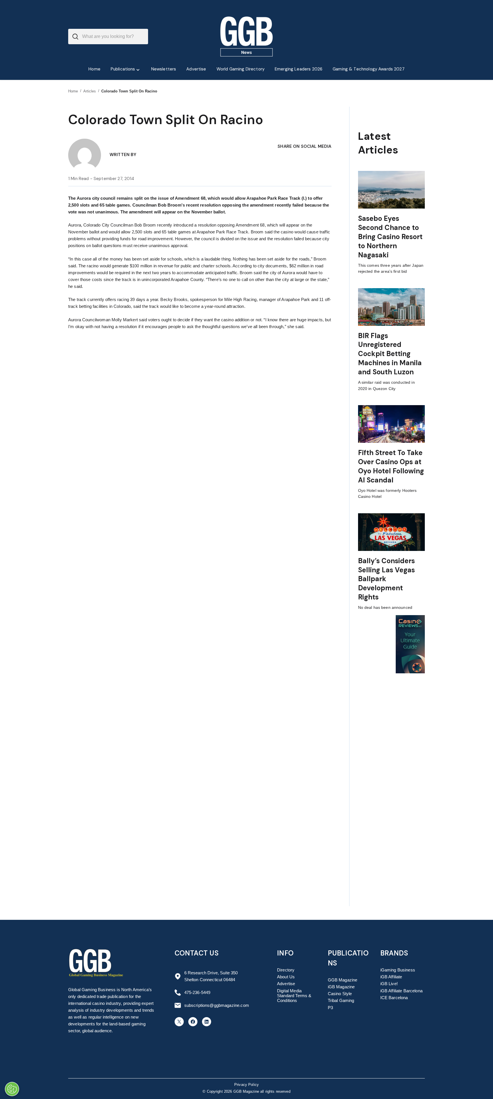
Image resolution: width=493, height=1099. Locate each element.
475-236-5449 (197, 992)
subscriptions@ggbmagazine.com (216, 1005)
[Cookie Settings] (12, 1089)
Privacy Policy (246, 1085)
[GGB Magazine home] (247, 36)
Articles (89, 91)
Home (73, 91)
